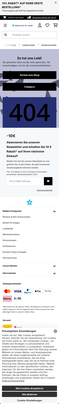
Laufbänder (8, 228)
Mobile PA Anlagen (11, 223)
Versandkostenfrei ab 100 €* (44, 17)
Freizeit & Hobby (29, 45)
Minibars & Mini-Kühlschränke (16, 217)
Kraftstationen (9, 246)
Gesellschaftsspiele (48, 45)
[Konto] (39, 25)
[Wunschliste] (47, 25)
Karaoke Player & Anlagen (15, 252)
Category (29, 86)
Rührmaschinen (10, 258)
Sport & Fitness (10, 45)
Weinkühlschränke (11, 234)
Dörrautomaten (9, 240)
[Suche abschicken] (5, 35)
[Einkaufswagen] (55, 25)
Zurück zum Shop (29, 75)
